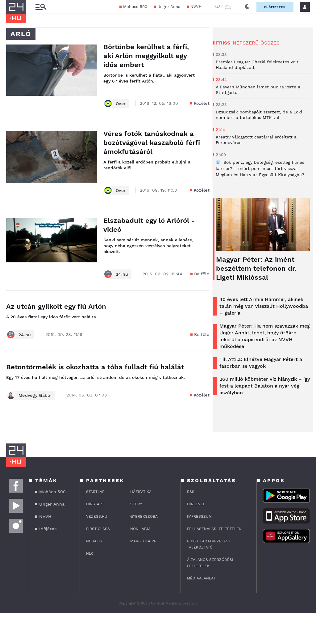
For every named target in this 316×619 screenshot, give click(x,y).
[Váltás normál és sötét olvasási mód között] (247, 7)
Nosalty (94, 541)
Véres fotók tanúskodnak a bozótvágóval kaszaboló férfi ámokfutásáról (151, 142)
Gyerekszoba (144, 516)
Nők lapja (140, 529)
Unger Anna (169, 6)
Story (136, 504)
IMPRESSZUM (199, 516)
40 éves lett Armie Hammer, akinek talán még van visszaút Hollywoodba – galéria (263, 306)
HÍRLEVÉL (196, 504)
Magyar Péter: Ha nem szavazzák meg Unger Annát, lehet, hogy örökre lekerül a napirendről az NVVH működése (264, 336)
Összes (270, 43)
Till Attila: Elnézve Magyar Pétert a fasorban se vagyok (260, 362)
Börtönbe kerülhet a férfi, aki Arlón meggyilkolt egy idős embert (146, 56)
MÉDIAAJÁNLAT (201, 578)
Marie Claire (143, 541)
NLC (90, 553)
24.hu (122, 274)
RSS (190, 492)
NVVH (196, 6)
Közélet (202, 103)
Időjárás (47, 528)
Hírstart (95, 504)
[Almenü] (40, 7)
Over (121, 103)
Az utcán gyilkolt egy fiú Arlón (56, 306)
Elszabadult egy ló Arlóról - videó (149, 225)
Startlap (95, 492)
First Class (98, 529)
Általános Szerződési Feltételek (210, 563)
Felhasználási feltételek (214, 529)
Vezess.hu (96, 516)
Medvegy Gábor (35, 395)
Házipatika (141, 492)
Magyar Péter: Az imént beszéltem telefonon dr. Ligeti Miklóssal (256, 268)
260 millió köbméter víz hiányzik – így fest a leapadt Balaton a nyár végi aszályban (264, 386)
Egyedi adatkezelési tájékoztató (208, 544)
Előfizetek (275, 7)
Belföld (202, 273)
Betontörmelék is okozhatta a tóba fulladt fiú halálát (95, 367)
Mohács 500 (135, 6)
